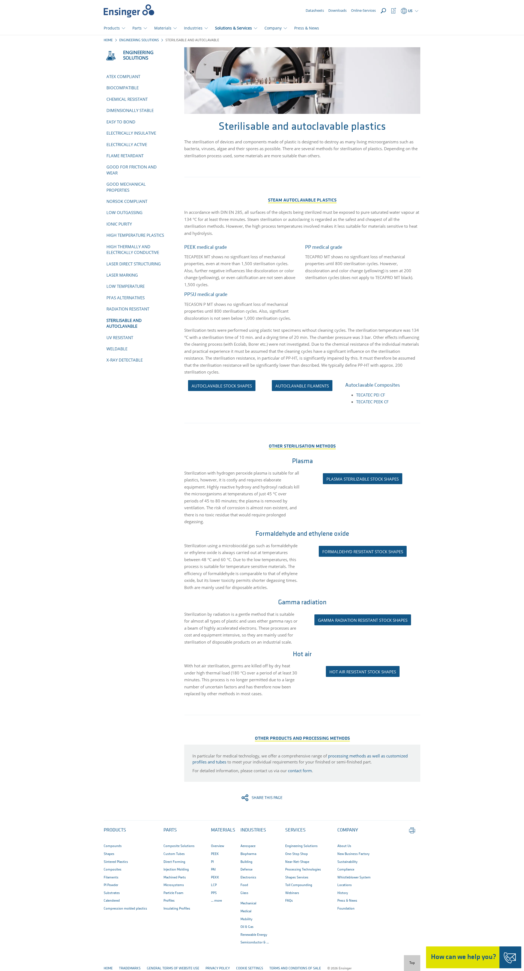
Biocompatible (122, 87)
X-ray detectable (124, 360)
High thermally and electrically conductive (132, 249)
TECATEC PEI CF (370, 395)
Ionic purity (119, 224)
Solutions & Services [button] (233, 28)
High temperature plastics (135, 235)
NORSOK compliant (126, 201)
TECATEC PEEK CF (372, 401)
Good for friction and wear (131, 169)
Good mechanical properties (126, 187)
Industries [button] (193, 28)
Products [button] (112, 28)
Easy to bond (120, 122)
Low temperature (125, 286)
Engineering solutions (139, 40)
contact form (300, 770)
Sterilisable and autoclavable (124, 323)
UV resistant (119, 337)
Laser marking (122, 275)
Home (108, 40)
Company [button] (273, 28)
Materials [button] (162, 28)
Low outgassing (124, 212)
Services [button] (295, 830)
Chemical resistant (127, 99)
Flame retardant (125, 155)
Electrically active (126, 144)
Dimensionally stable (130, 110)
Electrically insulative (131, 133)
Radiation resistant (127, 309)
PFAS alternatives (125, 297)
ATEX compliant (123, 76)
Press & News (306, 28)
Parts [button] (137, 28)
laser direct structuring (133, 264)
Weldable (116, 348)
